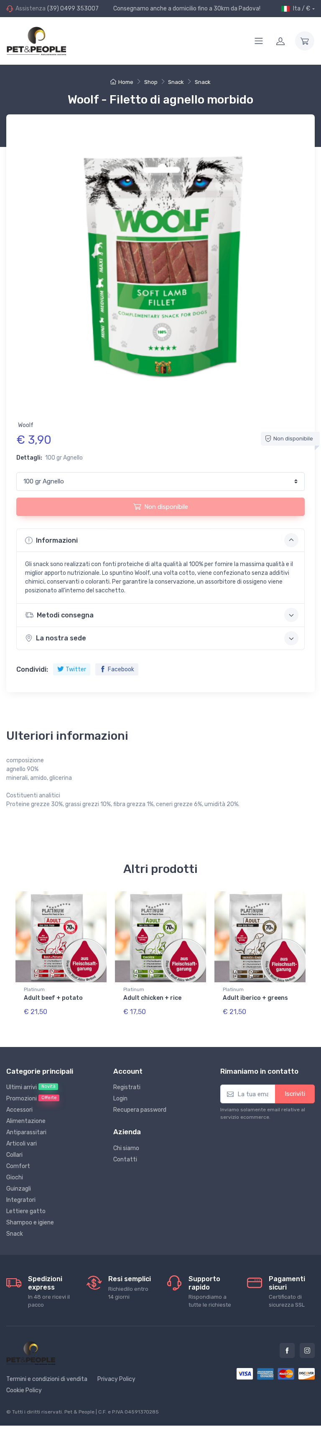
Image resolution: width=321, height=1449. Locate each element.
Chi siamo (126, 1148)
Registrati (126, 1087)
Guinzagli (18, 1188)
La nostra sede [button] (61, 638)
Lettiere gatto (26, 1211)
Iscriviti (295, 1093)
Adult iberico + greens (255, 997)
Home (125, 82)
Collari (14, 1154)
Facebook (121, 669)
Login (120, 1098)
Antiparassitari (26, 1132)
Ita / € (301, 8)
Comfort (18, 1166)
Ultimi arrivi (31, 1087)
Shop (151, 82)
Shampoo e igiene (30, 1222)
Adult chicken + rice (152, 997)
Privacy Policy (116, 1379)
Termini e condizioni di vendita (46, 1379)
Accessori (19, 1109)
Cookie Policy (24, 1390)
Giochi (14, 1177)
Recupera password (139, 1109)
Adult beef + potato (53, 997)
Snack (176, 82)
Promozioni (31, 1099)
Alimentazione (26, 1121)
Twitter (76, 669)
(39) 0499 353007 (73, 8)
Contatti (125, 1159)
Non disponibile (166, 507)
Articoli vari (21, 1143)
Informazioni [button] (57, 540)
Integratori (21, 1200)
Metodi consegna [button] (65, 615)
